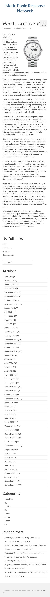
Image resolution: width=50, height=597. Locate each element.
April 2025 (8, 324)
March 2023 (9, 422)
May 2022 (8, 461)
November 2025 (11, 296)
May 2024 (8, 367)
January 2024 (10, 383)
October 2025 (10, 300)
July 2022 (8, 454)
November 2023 (11, 391)
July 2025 (8, 312)
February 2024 (10, 379)
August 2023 (9, 402)
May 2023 (8, 414)
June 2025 (8, 316)
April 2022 (8, 465)
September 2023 (11, 398)
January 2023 (10, 430)
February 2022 (10, 473)
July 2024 (8, 359)
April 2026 (8, 277)
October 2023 (10, 395)
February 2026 (10, 284)
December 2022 (11, 434)
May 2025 (8, 320)
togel (8, 520)
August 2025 (9, 308)
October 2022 (10, 442)
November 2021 (11, 485)
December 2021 (11, 481)
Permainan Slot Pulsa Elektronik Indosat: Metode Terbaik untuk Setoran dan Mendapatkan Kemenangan (24, 557)
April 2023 (8, 418)
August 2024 (9, 355)
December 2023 (11, 387)
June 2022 (8, 457)
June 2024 (8, 363)
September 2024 (11, 351)
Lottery (8, 506)
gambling (9, 499)
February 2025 (10, 332)
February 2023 (10, 426)
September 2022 (11, 446)
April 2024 (8, 371)
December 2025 (11, 292)
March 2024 (9, 375)
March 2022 (9, 469)
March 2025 (9, 328)
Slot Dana (7, 251)
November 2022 (11, 438)
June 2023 (8, 410)
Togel (5, 244)
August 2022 (9, 450)
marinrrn (8, 28)
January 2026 (10, 288)
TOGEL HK (7, 247)
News (24, 28)
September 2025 (11, 304)
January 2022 (10, 477)
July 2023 (8, 406)
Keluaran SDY (8, 255)
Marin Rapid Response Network (25, 8)
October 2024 (10, 347)
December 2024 (11, 340)
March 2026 (9, 281)
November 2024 (11, 343)
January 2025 (10, 336)
